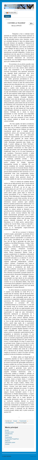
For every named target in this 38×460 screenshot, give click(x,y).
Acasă (7, 430)
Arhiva (7, 435)
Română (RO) (12, 12)
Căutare (7, 16)
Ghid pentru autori (10, 442)
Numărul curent (9, 432)
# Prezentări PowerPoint (12, 439)
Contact (7, 444)
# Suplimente (8, 434)
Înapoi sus (33, 456)
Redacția (7, 441)
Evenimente (8, 437)
